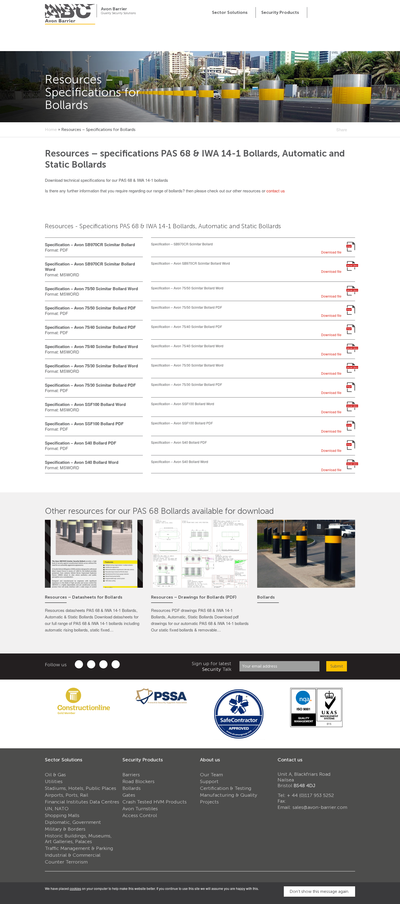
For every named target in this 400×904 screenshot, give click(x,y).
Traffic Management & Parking (79, 848)
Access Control (139, 815)
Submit (336, 666)
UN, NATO (57, 809)
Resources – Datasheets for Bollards (83, 597)
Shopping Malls (62, 815)
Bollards (266, 597)
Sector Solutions (63, 760)
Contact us (290, 760)
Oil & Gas (55, 775)
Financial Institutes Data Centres (82, 802)
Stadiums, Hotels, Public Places (80, 788)
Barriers (131, 775)
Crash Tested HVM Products (154, 802)
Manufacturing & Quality (228, 795)
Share (341, 129)
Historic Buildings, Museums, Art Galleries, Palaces (78, 838)
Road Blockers (138, 781)
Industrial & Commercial (72, 855)
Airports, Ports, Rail (66, 795)
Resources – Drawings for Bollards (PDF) (193, 597)
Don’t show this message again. (319, 891)
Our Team (211, 775)
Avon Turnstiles (140, 809)
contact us (275, 190)
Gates (128, 795)
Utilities (54, 781)
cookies (75, 888)
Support (209, 781)
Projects (209, 802)
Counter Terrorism (66, 862)
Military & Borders (65, 829)
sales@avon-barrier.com (320, 807)
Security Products (142, 760)
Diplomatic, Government (73, 822)
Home (51, 129)
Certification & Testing (225, 788)
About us (210, 760)
